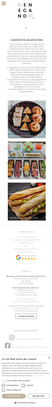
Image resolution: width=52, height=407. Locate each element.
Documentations (26, 252)
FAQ (26, 246)
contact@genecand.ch (27, 301)
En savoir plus (38, 375)
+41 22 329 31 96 (27, 299)
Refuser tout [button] (39, 396)
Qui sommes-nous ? (26, 237)
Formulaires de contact (26, 249)
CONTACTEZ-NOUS (26, 316)
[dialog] (26, 381)
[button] (26, 28)
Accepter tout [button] (13, 396)
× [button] (49, 358)
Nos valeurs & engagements (26, 240)
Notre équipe (26, 243)
